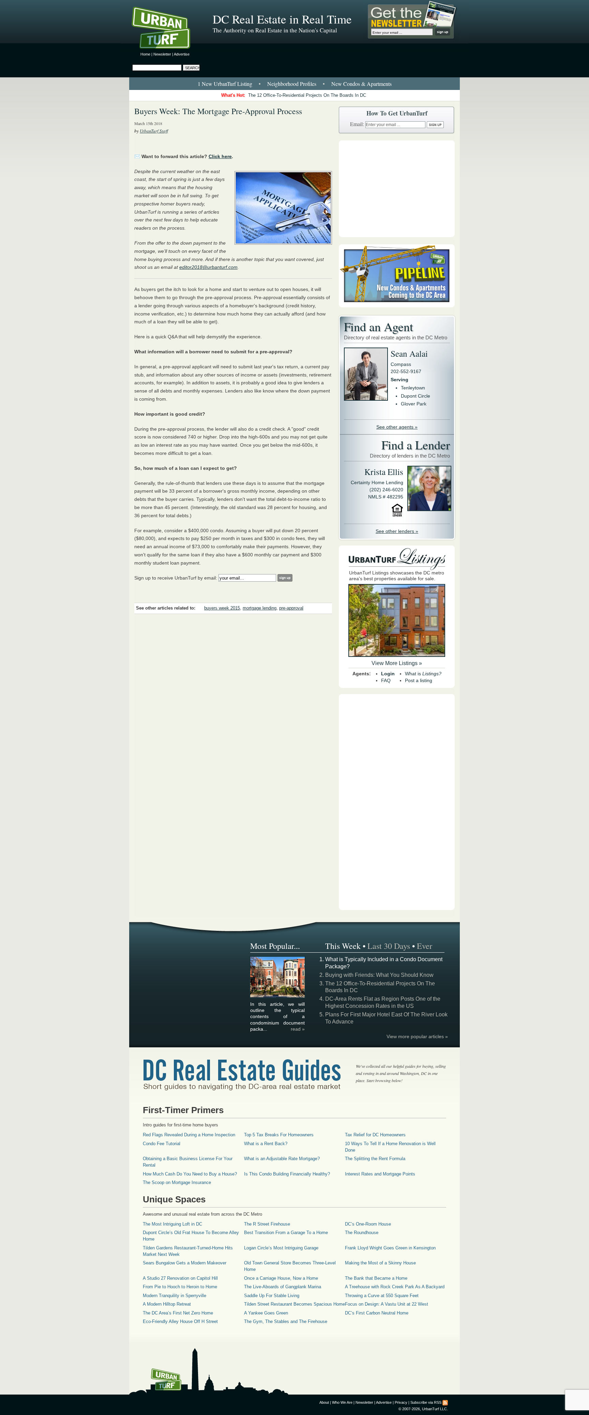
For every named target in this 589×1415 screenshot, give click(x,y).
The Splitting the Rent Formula (375, 1158)
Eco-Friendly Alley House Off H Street (180, 1321)
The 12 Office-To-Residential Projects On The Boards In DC (307, 95)
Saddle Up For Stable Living (271, 1295)
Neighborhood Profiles (291, 83)
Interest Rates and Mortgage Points (380, 1173)
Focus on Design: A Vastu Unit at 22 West (386, 1304)
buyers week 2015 (222, 608)
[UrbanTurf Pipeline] (397, 305)
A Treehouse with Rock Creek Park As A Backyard (394, 1286)
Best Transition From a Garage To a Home (286, 1232)
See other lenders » (397, 531)
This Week (343, 945)
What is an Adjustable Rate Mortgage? (282, 1158)
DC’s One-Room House (368, 1224)
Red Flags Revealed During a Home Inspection (189, 1134)
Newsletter (162, 54)
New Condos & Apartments (361, 83)
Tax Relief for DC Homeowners (375, 1134)
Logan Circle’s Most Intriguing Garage (281, 1247)
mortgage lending (259, 608)
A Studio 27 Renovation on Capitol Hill (180, 1278)
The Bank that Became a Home (376, 1278)
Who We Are (342, 1402)
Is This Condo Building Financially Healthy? (287, 1173)
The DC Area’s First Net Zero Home (178, 1313)
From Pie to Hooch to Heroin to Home (180, 1286)
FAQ (386, 680)
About (324, 1402)
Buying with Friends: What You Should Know (379, 975)
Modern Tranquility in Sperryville (174, 1295)
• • (295, 83)
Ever (424, 945)
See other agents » (397, 427)
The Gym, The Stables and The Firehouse (285, 1321)
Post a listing (418, 680)
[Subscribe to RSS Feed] (445, 1402)
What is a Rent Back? (265, 1143)
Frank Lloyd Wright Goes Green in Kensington (390, 1247)
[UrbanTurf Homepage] (166, 29)
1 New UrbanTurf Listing (225, 83)
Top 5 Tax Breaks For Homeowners (279, 1134)
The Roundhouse (361, 1232)
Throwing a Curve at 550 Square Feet (382, 1295)
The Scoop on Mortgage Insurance (177, 1182)
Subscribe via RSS (425, 1402)
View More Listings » (397, 663)
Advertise (182, 54)
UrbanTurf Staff (154, 131)
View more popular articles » (417, 1036)
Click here (220, 156)
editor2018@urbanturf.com (208, 267)
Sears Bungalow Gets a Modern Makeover (184, 1262)
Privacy (401, 1402)
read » (298, 1029)
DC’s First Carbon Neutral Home (376, 1313)
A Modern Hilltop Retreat (167, 1304)
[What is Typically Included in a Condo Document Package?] (277, 996)
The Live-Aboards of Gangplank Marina (282, 1286)
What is (423, 673)
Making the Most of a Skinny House (380, 1262)
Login (388, 673)
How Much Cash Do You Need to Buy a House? (190, 1173)
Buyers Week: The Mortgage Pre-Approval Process (218, 111)
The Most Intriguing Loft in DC (172, 1224)
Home (145, 54)
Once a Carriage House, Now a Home (281, 1278)
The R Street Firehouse (267, 1224)
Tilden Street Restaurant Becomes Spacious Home (294, 1304)
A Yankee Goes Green (266, 1313)
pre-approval (291, 608)
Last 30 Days (388, 945)
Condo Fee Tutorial (161, 1143)
